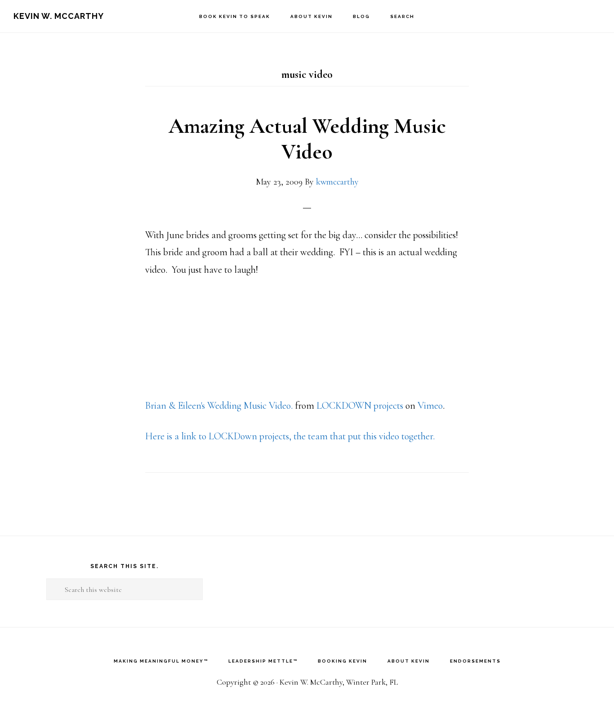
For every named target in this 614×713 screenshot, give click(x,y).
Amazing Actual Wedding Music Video (307, 139)
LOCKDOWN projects (359, 405)
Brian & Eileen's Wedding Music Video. (219, 405)
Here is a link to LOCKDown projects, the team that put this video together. (290, 436)
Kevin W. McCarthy (58, 16)
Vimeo (430, 405)
